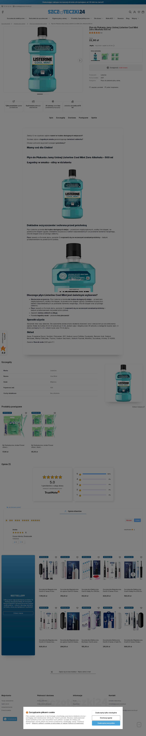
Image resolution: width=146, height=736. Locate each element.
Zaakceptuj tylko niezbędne (106, 713)
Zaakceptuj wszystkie (106, 723)
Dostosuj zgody (106, 718)
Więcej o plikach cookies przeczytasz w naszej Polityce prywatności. (58, 723)
